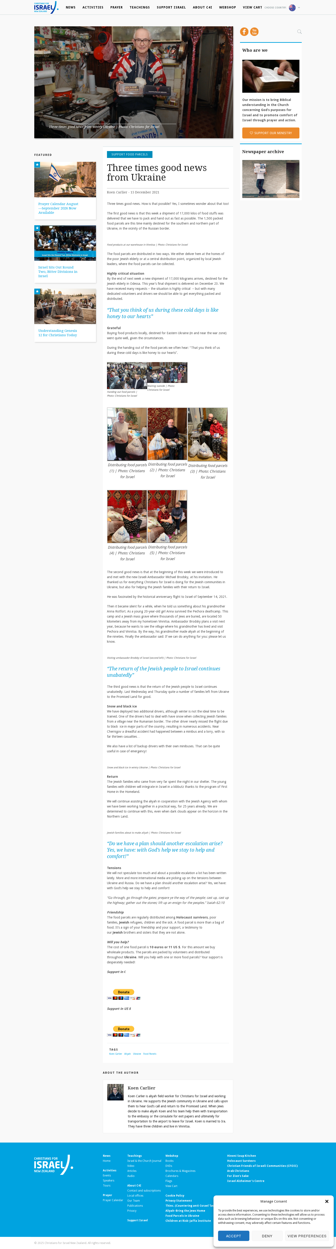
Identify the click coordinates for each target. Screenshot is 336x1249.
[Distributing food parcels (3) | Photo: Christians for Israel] (207, 434)
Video (130, 1166)
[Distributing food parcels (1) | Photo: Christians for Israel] (127, 434)
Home (106, 1160)
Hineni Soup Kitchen (241, 1155)
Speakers (108, 1180)
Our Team (133, 1200)
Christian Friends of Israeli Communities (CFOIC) (262, 1166)
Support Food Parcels (130, 154)
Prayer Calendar (113, 1200)
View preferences (307, 1235)
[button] (327, 1201)
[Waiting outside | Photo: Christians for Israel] (167, 372)
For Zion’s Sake (238, 1176)
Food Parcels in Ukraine (182, 1215)
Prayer (116, 7)
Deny (267, 1235)
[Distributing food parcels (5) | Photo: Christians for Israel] (167, 516)
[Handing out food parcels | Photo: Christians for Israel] (127, 375)
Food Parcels (149, 1054)
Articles (131, 1171)
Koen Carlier (115, 1054)
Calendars (171, 1176)
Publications (135, 1205)
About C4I (202, 7)
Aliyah (127, 1054)
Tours (106, 1185)
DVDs (168, 1166)
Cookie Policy (174, 1195)
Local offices (135, 1195)
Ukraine (137, 1054)
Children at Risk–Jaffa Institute (188, 1220)
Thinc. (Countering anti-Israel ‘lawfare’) (194, 1205)
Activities (93, 7)
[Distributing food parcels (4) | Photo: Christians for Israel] (127, 516)
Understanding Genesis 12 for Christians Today (57, 333)
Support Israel (171, 7)
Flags (168, 1181)
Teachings (140, 7)
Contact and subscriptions (144, 1190)
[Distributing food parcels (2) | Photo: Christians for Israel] (167, 433)
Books (169, 1160)
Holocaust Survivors (241, 1160)
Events (107, 1175)
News (71, 7)
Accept (233, 1235)
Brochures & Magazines (180, 1171)
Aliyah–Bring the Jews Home (185, 1210)
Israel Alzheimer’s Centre (245, 1181)
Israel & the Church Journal (144, 1160)
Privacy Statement (178, 1200)
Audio (131, 1176)
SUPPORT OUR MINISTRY (273, 133)
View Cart (252, 7)
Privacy (131, 1210)
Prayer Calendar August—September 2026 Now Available (58, 208)
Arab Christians (238, 1171)
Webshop (227, 7)
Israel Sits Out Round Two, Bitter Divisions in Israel (57, 271)
